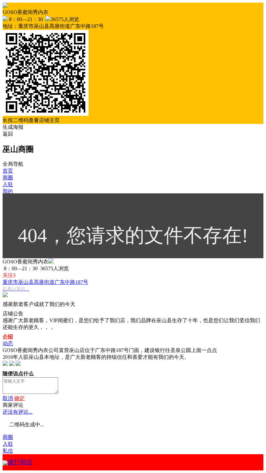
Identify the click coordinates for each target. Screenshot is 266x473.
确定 (19, 398)
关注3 (9, 275)
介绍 (8, 336)
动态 (8, 343)
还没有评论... (17, 412)
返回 (8, 134)
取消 (8, 398)
